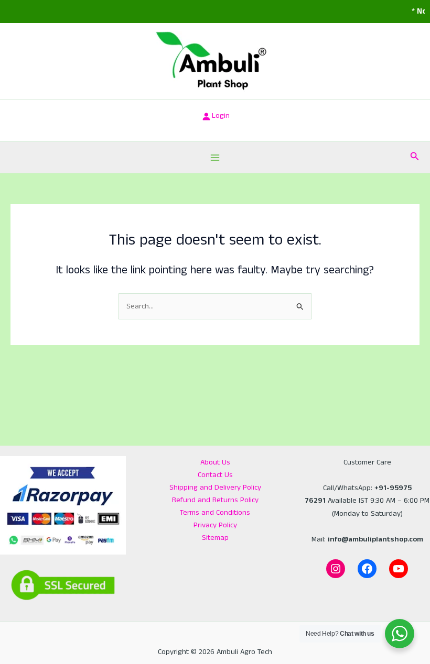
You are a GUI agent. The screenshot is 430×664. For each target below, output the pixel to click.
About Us (215, 462)
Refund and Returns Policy (215, 500)
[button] (415, 157)
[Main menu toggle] (215, 157)
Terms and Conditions (215, 512)
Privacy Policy (215, 525)
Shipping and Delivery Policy (215, 487)
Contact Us (215, 475)
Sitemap (215, 538)
